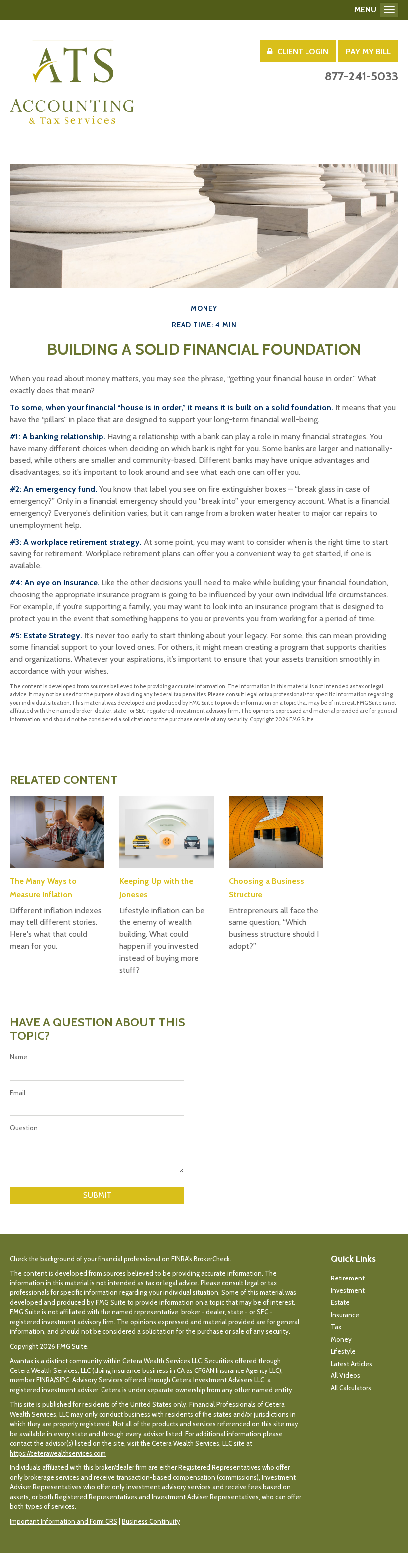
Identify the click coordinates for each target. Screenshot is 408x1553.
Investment (348, 1290)
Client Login (302, 51)
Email (17, 1092)
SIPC (62, 1380)
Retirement (348, 1278)
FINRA (45, 1380)
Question (24, 1128)
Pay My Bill (368, 51)
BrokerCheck (212, 1259)
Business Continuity (151, 1521)
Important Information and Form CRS (63, 1521)
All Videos (345, 1375)
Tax (336, 1327)
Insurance (345, 1315)
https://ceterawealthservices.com (58, 1453)
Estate (340, 1302)
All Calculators (351, 1388)
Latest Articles (351, 1364)
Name (18, 1057)
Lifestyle (343, 1351)
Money (341, 1339)
